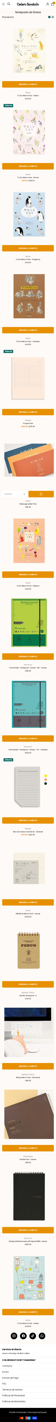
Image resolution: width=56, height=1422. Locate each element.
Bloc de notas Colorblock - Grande (28, 832)
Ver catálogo (3, 4)
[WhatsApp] (42, 1336)
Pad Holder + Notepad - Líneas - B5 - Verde (27, 668)
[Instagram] (14, 1336)
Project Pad (28, 423)
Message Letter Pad (28, 504)
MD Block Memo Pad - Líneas (28, 913)
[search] (8, 4)
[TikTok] (32, 1336)
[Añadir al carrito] (41, 494)
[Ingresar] (47, 4)
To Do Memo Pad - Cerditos (28, 341)
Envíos (5, 1371)
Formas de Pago (10, 1377)
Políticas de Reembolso (13, 1401)
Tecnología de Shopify (37, 1412)
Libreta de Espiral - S (28, 995)
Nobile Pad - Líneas (28, 1159)
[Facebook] (23, 1336)
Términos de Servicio (12, 1389)
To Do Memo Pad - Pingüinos (28, 259)
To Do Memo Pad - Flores (28, 177)
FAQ (4, 1383)
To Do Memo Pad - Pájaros (28, 586)
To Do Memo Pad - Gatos (28, 95)
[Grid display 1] (49, 17)
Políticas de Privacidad (13, 1395)
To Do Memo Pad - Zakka (28, 1323)
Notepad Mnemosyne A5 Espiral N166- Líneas (28, 1241)
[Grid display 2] (53, 17)
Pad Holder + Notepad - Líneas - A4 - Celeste (28, 749)
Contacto (7, 1365)
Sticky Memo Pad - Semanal (28, 1077)
